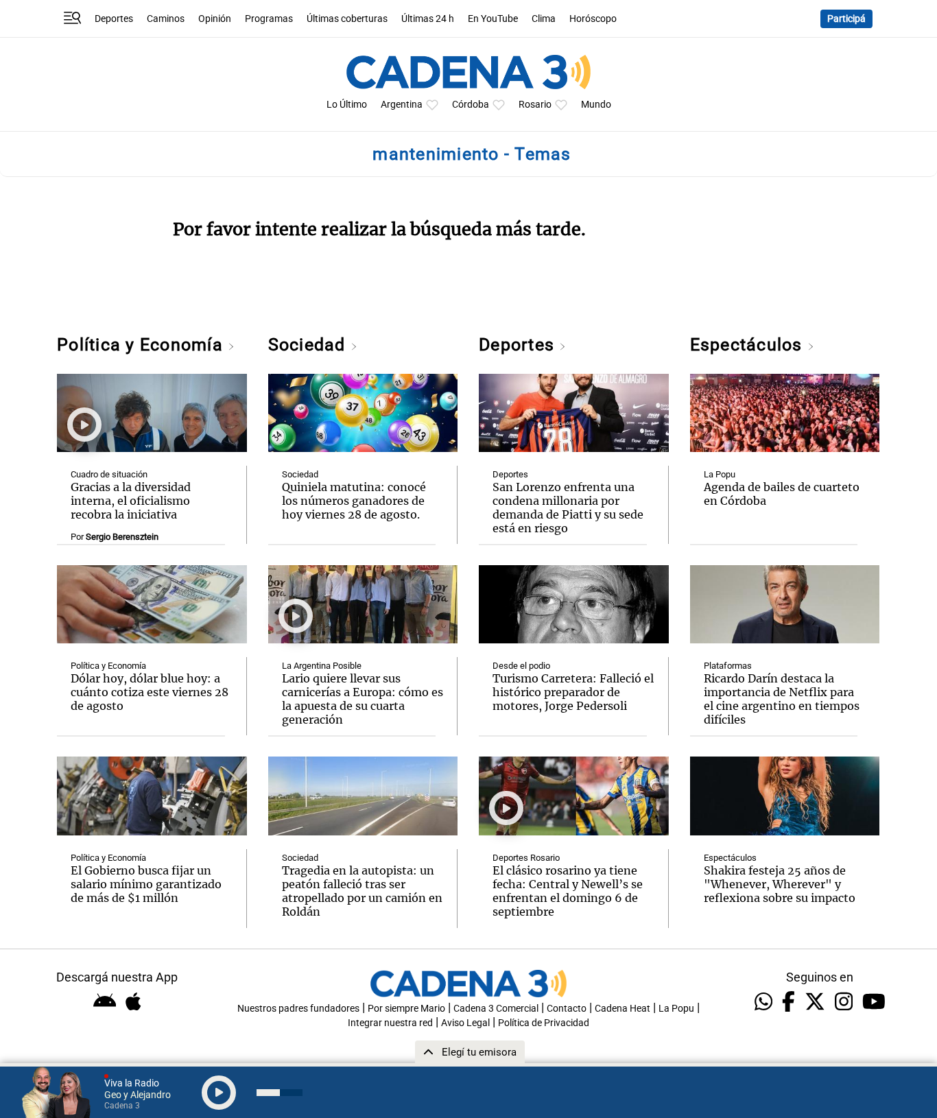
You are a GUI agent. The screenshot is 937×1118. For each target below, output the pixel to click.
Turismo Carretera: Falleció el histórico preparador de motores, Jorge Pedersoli (573, 692)
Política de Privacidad (543, 1023)
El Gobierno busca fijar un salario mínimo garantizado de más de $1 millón (146, 884)
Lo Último (347, 104)
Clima (544, 19)
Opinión (214, 19)
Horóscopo (593, 19)
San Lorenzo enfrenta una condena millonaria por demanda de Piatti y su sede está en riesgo (568, 507)
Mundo (596, 104)
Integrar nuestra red (390, 1023)
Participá (846, 19)
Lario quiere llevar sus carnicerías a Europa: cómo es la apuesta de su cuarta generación (362, 698)
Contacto (566, 1008)
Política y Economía (142, 345)
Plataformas (728, 666)
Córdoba (470, 104)
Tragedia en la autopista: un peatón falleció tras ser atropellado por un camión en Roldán (362, 891)
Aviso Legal (465, 1023)
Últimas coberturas (347, 19)
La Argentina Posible (321, 666)
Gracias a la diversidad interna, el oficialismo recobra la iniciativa (131, 500)
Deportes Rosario (526, 858)
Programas (269, 19)
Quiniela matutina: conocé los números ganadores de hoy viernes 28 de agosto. (354, 500)
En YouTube (493, 19)
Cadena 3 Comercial (495, 1008)
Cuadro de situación (109, 474)
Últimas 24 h (427, 19)
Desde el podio (521, 666)
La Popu (719, 474)
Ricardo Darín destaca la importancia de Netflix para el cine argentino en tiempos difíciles (781, 698)
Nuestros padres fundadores (298, 1008)
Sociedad (309, 345)
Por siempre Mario (406, 1008)
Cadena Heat (622, 1008)
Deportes (114, 19)
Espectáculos (748, 345)
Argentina (402, 104)
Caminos (166, 19)
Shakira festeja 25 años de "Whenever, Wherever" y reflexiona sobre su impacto (779, 884)
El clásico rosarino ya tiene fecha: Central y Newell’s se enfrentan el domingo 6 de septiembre (568, 891)
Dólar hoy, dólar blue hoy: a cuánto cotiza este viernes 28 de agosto (149, 692)
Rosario (535, 104)
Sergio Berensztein (122, 537)
